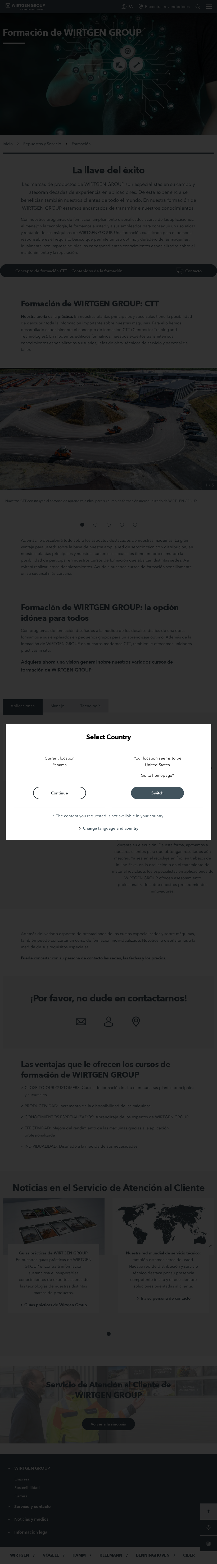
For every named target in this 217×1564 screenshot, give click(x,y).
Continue (59, 792)
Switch (157, 792)
